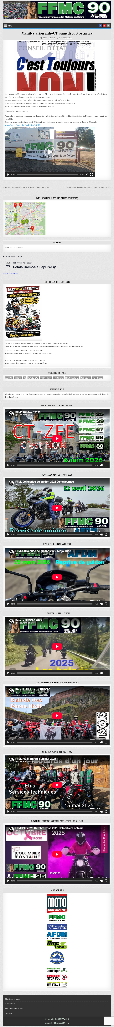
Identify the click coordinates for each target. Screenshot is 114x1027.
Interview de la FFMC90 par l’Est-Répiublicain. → (89, 187)
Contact (8, 1013)
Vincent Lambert (49, 37)
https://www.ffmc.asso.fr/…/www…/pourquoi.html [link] (26, 363)
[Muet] (87, 174)
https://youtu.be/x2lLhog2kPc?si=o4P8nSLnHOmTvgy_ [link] (29, 353)
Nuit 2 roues (98, 377)
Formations (58, 377)
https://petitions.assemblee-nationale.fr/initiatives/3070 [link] (58, 346)
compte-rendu (45, 377)
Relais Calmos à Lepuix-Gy (34, 266)
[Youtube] (104, 25)
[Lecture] (8, 174)
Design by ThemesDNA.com (57, 1023)
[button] (49, 152)
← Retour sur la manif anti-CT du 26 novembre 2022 (26, 187)
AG (25, 377)
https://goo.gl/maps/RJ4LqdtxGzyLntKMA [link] (23, 125)
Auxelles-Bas (33, 377)
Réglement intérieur (14, 1008)
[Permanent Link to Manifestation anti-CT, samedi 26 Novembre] (57, 66)
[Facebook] (100, 25)
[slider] (47, 174)
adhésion (18, 377)
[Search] (108, 25)
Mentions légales (12, 999)
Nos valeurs (86, 377)
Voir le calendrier (10, 273)
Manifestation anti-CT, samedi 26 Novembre (57, 33)
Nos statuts (10, 1004)
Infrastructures (72, 377)
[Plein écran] (91, 174)
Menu (10, 25)
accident (8, 377)
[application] (50, 152)
